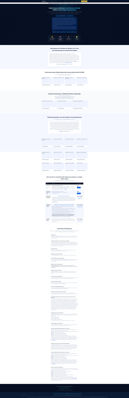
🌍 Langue (79, 1)
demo (72, 378)
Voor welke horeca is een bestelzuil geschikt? (56, 276)
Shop (73, 1)
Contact (70, 1)
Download (76, 1)
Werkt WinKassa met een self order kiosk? (56, 270)
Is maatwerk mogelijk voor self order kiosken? (56, 323)
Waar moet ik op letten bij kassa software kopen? (57, 367)
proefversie (75, 378)
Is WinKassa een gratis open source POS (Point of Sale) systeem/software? (60, 343)
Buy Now (79, 187)
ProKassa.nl (44, 1)
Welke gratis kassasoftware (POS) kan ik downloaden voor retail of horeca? (60, 328)
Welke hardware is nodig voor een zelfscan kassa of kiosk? (58, 291)
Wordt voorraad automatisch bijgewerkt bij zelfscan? (57, 286)
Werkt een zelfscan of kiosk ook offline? (56, 281)
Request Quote (80, 206)
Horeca (68, 1)
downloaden (53, 339)
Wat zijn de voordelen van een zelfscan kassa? (57, 264)
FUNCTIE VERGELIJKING (68, 62)
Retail (65, 1)
